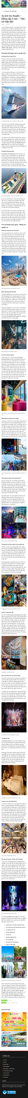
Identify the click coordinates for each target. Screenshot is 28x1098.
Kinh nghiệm (6, 1066)
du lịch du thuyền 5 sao (12, 1002)
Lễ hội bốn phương (8, 1070)
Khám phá (5, 1064)
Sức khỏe (5, 1077)
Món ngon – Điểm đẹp (8, 1068)
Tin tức (10, 1000)
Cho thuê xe (6, 1075)
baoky (2, 24)
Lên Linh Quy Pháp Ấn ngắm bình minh (14, 11)
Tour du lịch (6, 1073)
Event (4, 1062)
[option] (14, 11)
